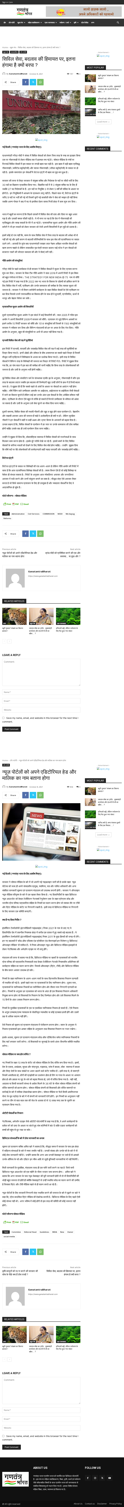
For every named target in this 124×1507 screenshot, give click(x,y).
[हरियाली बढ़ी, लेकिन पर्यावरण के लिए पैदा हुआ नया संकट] (68, 616)
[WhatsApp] (40, 82)
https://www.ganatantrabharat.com (43, 576)
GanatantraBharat (18, 73)
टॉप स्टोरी (12, 22)
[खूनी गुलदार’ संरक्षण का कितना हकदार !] (14, 616)
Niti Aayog (70, 514)
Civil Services (33, 514)
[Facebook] (25, 82)
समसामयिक (14, 52)
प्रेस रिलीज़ (84, 22)
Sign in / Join (7, 2)
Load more (102, 121)
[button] (118, 22)
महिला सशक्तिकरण (34, 22)
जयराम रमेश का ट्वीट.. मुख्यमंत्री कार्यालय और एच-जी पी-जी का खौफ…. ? (40, 631)
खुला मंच (20, 22)
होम (5, 22)
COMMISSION (48, 514)
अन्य (92, 22)
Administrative (18, 514)
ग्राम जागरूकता (50, 22)
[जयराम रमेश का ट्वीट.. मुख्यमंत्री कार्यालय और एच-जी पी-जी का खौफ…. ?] (41, 616)
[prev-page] (4, 641)
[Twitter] (33, 82)
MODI (60, 514)
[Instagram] (95, 1478)
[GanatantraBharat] (4, 73)
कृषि (75, 22)
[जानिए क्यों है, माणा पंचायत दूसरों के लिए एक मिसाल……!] (90, 112)
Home (5, 47)
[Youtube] (109, 1478)
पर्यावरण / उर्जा (64, 22)
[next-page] (9, 641)
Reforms (7, 518)
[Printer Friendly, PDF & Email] (16, 504)
